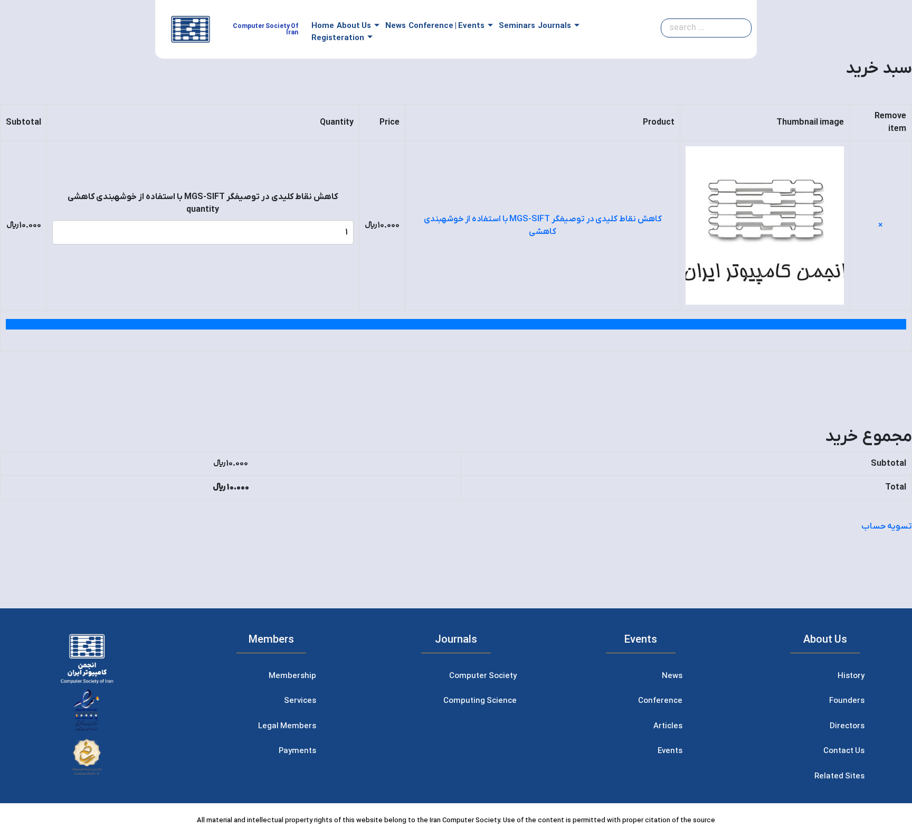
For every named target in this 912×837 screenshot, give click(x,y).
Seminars (517, 26)
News (395, 26)
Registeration (337, 38)
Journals (554, 26)
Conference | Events (446, 26)
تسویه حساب (886, 526)
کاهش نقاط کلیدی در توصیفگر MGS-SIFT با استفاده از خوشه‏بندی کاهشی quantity (203, 203)
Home (322, 26)
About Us (354, 26)
